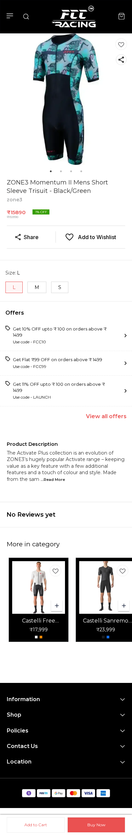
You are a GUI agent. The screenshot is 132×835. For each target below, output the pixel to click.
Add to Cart (35, 824)
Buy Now (96, 824)
